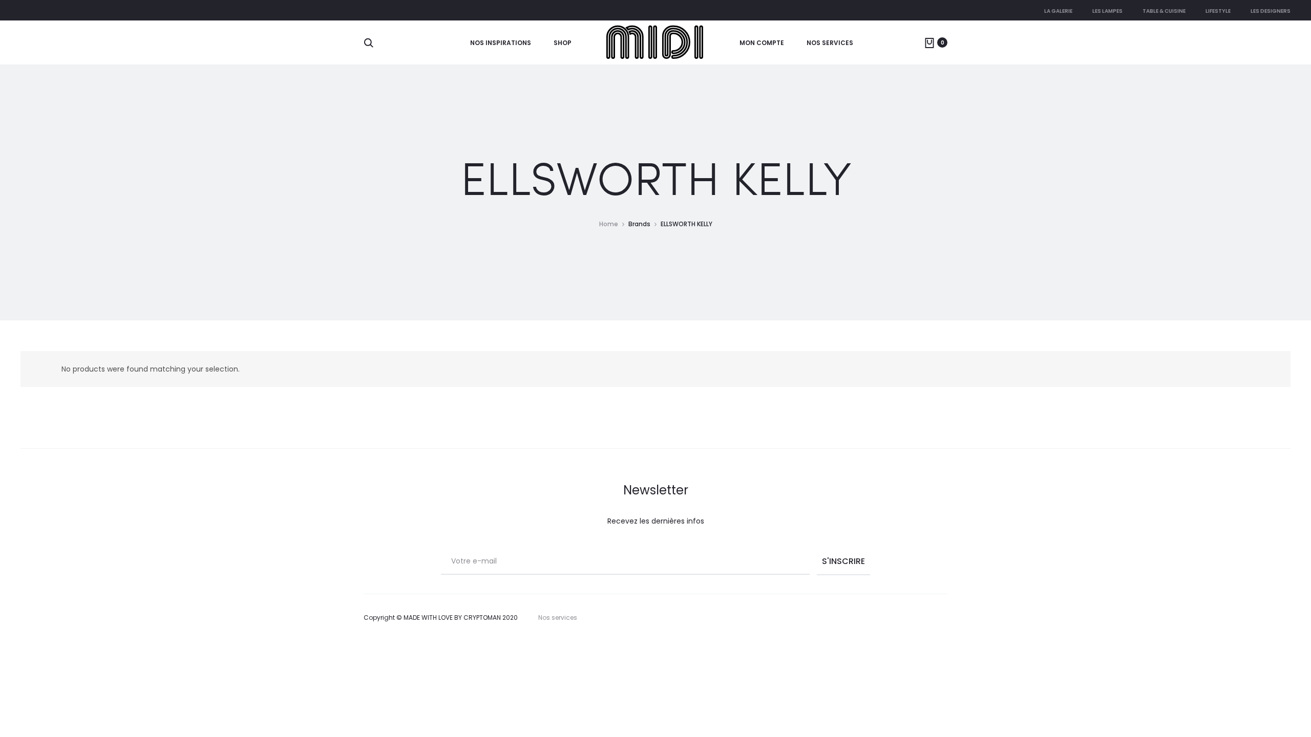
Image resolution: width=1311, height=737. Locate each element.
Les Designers (1271, 11)
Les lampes (1107, 11)
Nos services (830, 42)
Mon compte (761, 42)
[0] (929, 42)
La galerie (1058, 11)
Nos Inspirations (500, 42)
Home (608, 224)
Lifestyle (1218, 11)
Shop (563, 42)
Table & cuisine (1164, 11)
